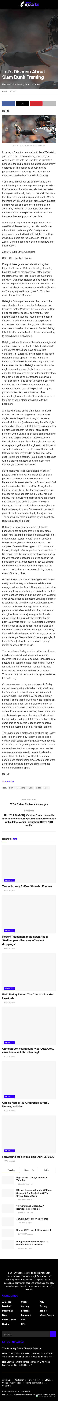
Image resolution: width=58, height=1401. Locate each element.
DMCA (48, 1379)
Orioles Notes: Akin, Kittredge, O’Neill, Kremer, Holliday (25, 1104)
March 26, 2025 (9, 84)
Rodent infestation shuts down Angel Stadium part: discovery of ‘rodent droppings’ (25, 940)
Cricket (24, 1301)
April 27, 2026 (9, 948)
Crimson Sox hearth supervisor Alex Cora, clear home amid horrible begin (28, 1050)
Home (4, 91)
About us (6, 1379)
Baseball (13, 91)
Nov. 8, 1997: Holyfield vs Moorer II (33, 1230)
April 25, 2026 (9, 1111)
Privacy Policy (34, 1379)
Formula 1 (26, 1315)
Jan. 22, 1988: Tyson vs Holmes (32, 1218)
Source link (8, 781)
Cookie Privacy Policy (11, 1382)
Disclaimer (18, 1379)
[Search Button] (53, 1334)
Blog (4, 1315)
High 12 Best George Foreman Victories (31, 1179)
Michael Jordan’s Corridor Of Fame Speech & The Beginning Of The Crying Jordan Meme (34, 1193)
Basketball (7, 1310)
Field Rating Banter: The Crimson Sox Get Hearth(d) (28, 996)
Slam (38, 787)
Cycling (25, 1306)
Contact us (7, 1385)
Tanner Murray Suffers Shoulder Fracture (27, 886)
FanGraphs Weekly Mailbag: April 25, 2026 (28, 1157)
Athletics (6, 1301)
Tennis (43, 1310)
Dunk (11, 787)
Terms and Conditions (35, 1382)
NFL (23, 1323)
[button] (45, 1396)
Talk (46, 787)
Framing (21, 787)
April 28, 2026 (9, 891)
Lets (31, 787)
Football (25, 1310)
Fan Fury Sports (23, 1391)
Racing (43, 1306)
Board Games (9, 1319)
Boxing (6, 1323)
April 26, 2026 (9, 1057)
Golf (23, 1319)
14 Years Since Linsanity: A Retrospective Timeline (30, 1207)
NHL (42, 1301)
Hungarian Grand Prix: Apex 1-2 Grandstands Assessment (32, 1243)
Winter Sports (47, 1315)
